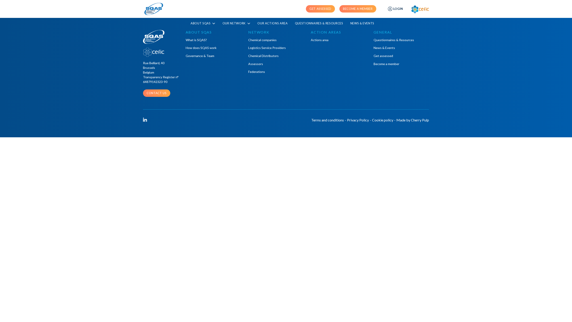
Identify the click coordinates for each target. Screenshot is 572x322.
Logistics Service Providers (267, 48)
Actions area (319, 40)
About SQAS (201, 23)
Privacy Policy (358, 120)
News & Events (362, 23)
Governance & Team (200, 56)
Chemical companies (262, 40)
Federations (256, 72)
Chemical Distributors (263, 56)
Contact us (157, 93)
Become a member (358, 9)
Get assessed (320, 9)
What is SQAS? (196, 40)
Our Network (234, 23)
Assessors (255, 64)
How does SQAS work (201, 48)
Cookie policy (382, 120)
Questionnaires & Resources (319, 23)
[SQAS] (153, 9)
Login (398, 9)
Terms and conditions (327, 120)
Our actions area (272, 23)
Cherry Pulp (420, 120)
